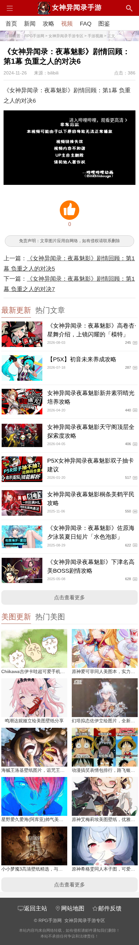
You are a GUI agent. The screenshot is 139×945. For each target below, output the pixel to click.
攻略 (48, 23)
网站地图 (72, 908)
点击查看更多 (69, 597)
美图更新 (16, 617)
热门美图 (50, 617)
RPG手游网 (34, 36)
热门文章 (50, 310)
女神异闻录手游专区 (65, 36)
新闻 (30, 23)
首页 (11, 23)
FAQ (85, 23)
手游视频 (95, 36)
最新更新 (16, 310)
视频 (67, 23)
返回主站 (35, 908)
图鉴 (104, 23)
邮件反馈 (110, 908)
